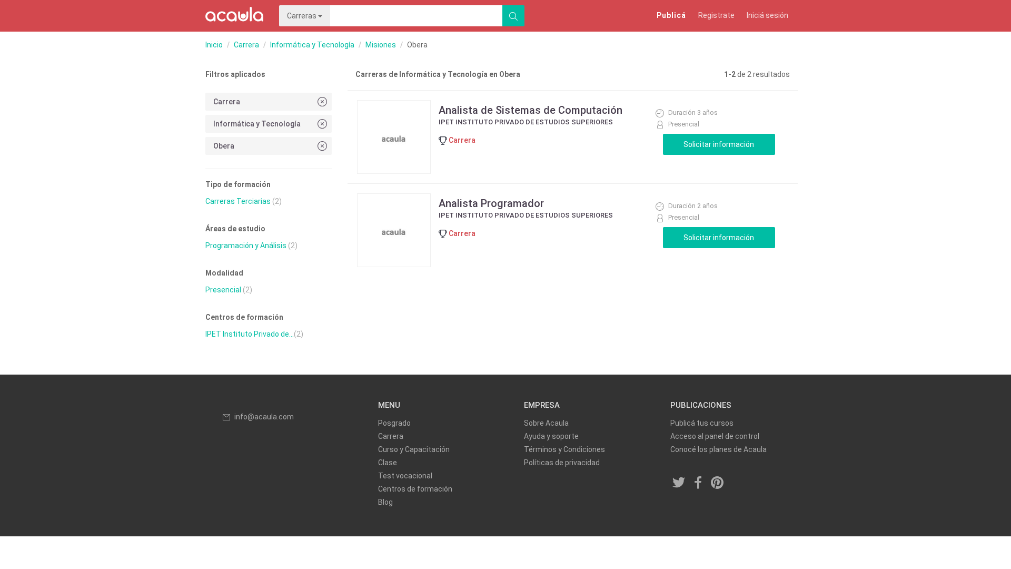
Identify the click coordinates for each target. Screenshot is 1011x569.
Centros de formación (415, 489)
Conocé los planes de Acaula (718, 449)
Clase (387, 462)
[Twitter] (679, 483)
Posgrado (394, 423)
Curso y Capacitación (414, 449)
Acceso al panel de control (714, 436)
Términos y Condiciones (564, 449)
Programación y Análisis (245, 245)
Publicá (671, 15)
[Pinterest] (718, 483)
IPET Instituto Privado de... (249, 334)
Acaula (234, 16)
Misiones (380, 45)
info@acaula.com (264, 417)
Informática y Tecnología (312, 45)
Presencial (223, 290)
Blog (385, 502)
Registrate (716, 15)
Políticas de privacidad (562, 462)
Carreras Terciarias (238, 201)
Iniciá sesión (767, 15)
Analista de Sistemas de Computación (530, 110)
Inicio (214, 45)
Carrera (246, 45)
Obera (223, 146)
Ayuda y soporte (551, 436)
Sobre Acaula (546, 423)
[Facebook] (698, 483)
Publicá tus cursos (702, 423)
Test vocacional (405, 476)
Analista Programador (491, 203)
